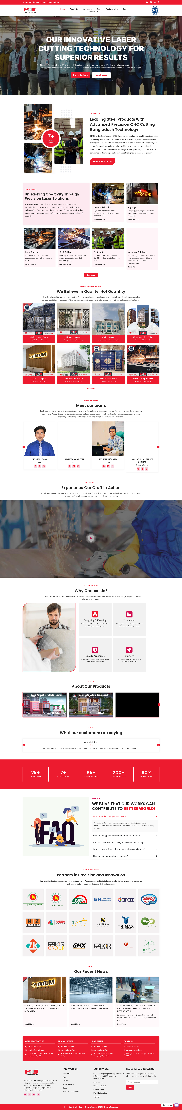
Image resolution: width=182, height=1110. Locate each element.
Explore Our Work (80, 75)
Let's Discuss (101, 75)
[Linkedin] (29, 1094)
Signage (132, 207)
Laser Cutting (32, 252)
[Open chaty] (176, 1105)
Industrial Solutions (137, 252)
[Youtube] (33, 1094)
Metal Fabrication (102, 207)
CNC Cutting (65, 252)
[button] (158, 447)
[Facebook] (25, 1094)
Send (130, 1087)
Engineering (99, 252)
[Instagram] (38, 1094)
